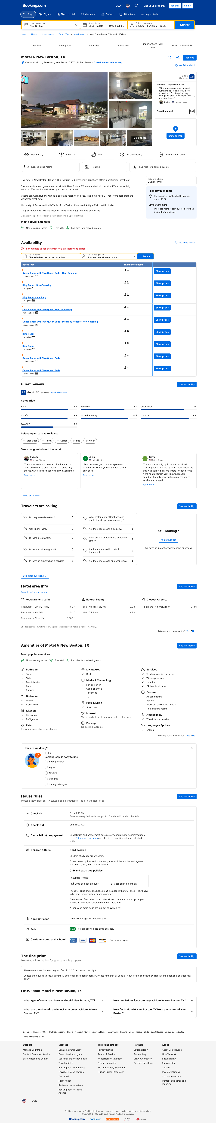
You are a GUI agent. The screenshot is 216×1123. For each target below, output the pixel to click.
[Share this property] (178, 57)
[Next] (194, 97)
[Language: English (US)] (128, 5)
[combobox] (51, 25)
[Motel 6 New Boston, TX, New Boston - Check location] (22, 62)
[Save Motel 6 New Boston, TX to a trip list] (169, 57)
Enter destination (37, 23)
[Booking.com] (34, 6)
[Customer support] (136, 5)
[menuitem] (28, 14)
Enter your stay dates (87, 838)
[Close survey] (192, 748)
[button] (176, 132)
